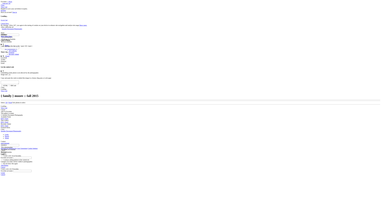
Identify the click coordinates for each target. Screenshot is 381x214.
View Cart (4, 7)
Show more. (83, 25)
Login (7, 134)
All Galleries (13, 51)
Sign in (14, 12)
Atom (6, 118)
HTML (5, 85)
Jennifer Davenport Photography (12, 29)
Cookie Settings (33, 148)
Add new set (5, 3)
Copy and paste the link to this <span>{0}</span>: (17, 46)
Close (2, 5)
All (6, 102)
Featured (11, 52)
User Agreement (22, 148)
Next (7, 23)
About (7, 56)
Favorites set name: (7, 158)
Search (7, 136)
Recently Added (14, 54)
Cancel (3, 23)
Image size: (4, 74)
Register (3, 10)
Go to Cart (4, 20)
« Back (10, 1)
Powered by (9, 148)
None (10, 102)
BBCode (13, 85)
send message (5, 143)
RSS (2, 118)
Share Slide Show (6, 36)
